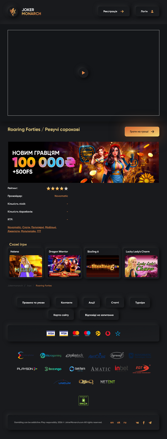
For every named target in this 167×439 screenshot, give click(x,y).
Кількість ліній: (17, 203)
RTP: (10, 219)
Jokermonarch (15, 285)
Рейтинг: (13, 188)
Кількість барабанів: (20, 211)
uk (118, 422)
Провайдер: (15, 195)
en (112, 422)
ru (125, 422)
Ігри (29, 285)
